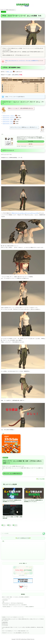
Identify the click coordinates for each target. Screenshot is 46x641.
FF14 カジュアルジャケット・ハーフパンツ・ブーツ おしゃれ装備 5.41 (21, 60)
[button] (43, 533)
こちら (7, 623)
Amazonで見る (30, 141)
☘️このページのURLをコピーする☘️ (23, 538)
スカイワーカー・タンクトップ (9, 117)
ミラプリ (4, 11)
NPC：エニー (10, 71)
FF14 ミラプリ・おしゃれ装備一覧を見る (11, 473)
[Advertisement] (23, 550)
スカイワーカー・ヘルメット (9, 115)
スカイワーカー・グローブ (8, 119)
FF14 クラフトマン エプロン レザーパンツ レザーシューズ (24, 213)
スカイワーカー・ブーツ (8, 123)
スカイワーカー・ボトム (8, 121)
